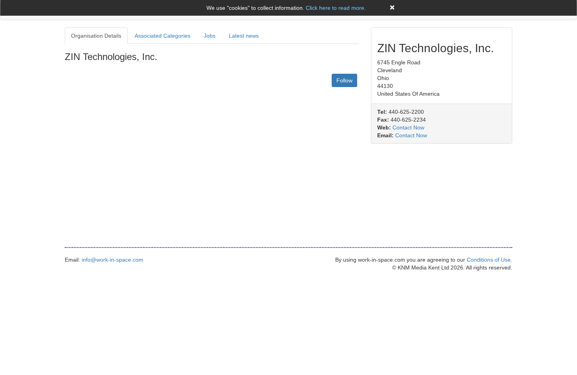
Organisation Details (96, 36)
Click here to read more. (336, 8)
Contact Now (408, 127)
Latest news (244, 36)
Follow (344, 80)
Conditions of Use (489, 260)
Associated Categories (162, 36)
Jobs (209, 36)
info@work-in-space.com (112, 260)
